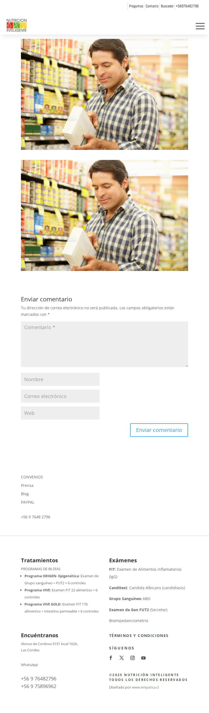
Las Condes (30, 650)
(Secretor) (138, 609)
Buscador (167, 6)
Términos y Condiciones (139, 635)
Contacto (152, 6)
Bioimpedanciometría (128, 620)
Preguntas (136, 6)
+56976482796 (187, 6)
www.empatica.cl (145, 687)
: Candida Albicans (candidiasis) (147, 587)
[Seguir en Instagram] (132, 658)
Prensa (27, 485)
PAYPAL (27, 502)
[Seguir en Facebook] (110, 658)
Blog (25, 493)
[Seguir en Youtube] (143, 658)
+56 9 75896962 (38, 686)
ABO (129, 598)
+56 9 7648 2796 (35, 516)
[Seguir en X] (121, 658)
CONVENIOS (32, 476)
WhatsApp (29, 664)
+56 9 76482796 (38, 678)
